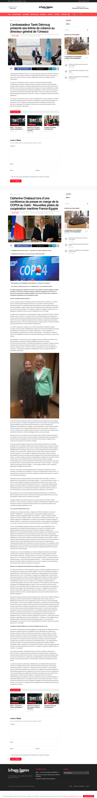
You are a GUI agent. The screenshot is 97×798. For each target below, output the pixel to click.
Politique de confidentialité (17, 1)
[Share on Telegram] (54, 68)
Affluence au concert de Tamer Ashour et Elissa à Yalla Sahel (33, 129)
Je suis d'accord (88, 796)
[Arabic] (78, 14)
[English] (79, 14)
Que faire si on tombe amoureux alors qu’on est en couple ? (78, 65)
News (39, 36)
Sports (50, 14)
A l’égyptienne (16, 14)
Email (12, 170)
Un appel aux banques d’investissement (50, 128)
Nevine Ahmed (15, 36)
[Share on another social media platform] (57, 68)
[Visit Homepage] (46, 7)
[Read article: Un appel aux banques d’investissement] (51, 120)
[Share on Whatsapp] (50, 68)
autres (57, 14)
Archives (64, 14)
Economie (26, 14)
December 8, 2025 (24, 36)
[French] (80, 14)
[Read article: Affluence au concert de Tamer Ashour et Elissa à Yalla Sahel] (34, 120)
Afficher (9, 1)
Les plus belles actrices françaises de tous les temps (78, 71)
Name (12, 164)
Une (9, 14)
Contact (24, 1)
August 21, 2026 (14, 131)
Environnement (47, 213)
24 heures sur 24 (17, 20)
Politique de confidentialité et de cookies (73, 796)
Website (38, 170)
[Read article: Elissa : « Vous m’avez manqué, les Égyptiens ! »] (17, 120)
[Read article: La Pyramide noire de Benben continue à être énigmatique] (76, 46)
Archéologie (34, 14)
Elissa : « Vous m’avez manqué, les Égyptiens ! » (16, 128)
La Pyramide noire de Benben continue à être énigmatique (73, 57)
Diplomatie (40, 213)
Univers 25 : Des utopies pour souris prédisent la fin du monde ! (79, 77)
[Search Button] (74, 14)
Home (11, 20)
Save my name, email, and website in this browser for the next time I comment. (30, 176)
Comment (13, 146)
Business (42, 14)
